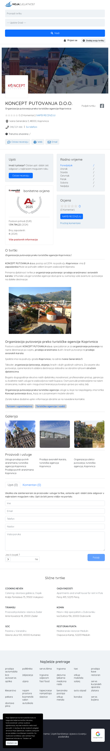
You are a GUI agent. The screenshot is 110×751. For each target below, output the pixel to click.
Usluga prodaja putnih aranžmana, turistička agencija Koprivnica (17, 463)
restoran (95, 675)
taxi (76, 668)
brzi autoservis (10, 676)
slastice (44, 696)
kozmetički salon (27, 698)
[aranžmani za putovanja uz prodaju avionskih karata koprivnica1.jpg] (55, 434)
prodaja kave (95, 670)
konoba (78, 696)
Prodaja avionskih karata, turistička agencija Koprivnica (53, 463)
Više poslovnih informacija (23, 239)
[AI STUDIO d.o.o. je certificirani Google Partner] (98, 735)
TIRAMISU (10, 607)
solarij (77, 681)
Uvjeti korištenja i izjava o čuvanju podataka (68, 735)
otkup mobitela (78, 676)
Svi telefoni (31, 127)
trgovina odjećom (44, 676)
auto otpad (80, 690)
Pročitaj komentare (70, 223)
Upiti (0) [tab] (13, 485)
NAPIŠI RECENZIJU (46, 115)
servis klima (46, 668)
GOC (7, 626)
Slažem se (12, 743)
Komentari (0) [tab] (32, 485)
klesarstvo (10, 690)
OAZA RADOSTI (65, 588)
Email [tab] (54, 141)
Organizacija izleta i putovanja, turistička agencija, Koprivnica (84, 463)
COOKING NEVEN (14, 588)
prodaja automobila (11, 670)
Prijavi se (72, 40)
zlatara (95, 690)
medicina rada (61, 683)
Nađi (56, 33)
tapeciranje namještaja (46, 692)
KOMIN (60, 607)
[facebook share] (102, 106)
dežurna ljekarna (61, 676)
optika (8, 681)
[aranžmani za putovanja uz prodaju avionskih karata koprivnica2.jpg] (89, 434)
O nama (45, 733)
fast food (44, 681)
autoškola (27, 703)
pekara (9, 696)
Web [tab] (39, 141)
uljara (25, 681)
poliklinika (27, 668)
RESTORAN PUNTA (66, 626)
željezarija (27, 675)
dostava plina (9, 704)
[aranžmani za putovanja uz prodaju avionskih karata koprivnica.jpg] (20, 434)
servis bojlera (95, 698)
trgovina (61, 668)
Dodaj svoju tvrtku (95, 40)
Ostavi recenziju (19, 141)
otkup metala (60, 698)
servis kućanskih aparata (96, 684)
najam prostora (27, 692)
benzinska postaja (62, 692)
